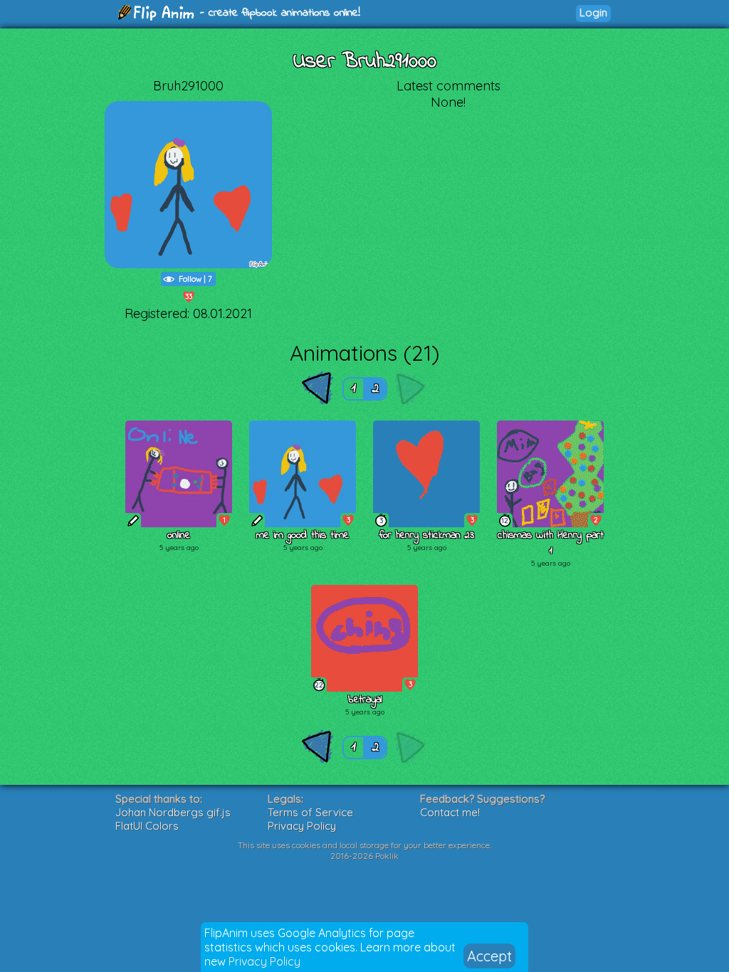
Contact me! (450, 812)
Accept (489, 956)
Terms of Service (310, 812)
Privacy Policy (264, 961)
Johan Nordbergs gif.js (173, 812)
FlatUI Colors (147, 826)
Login (593, 12)
